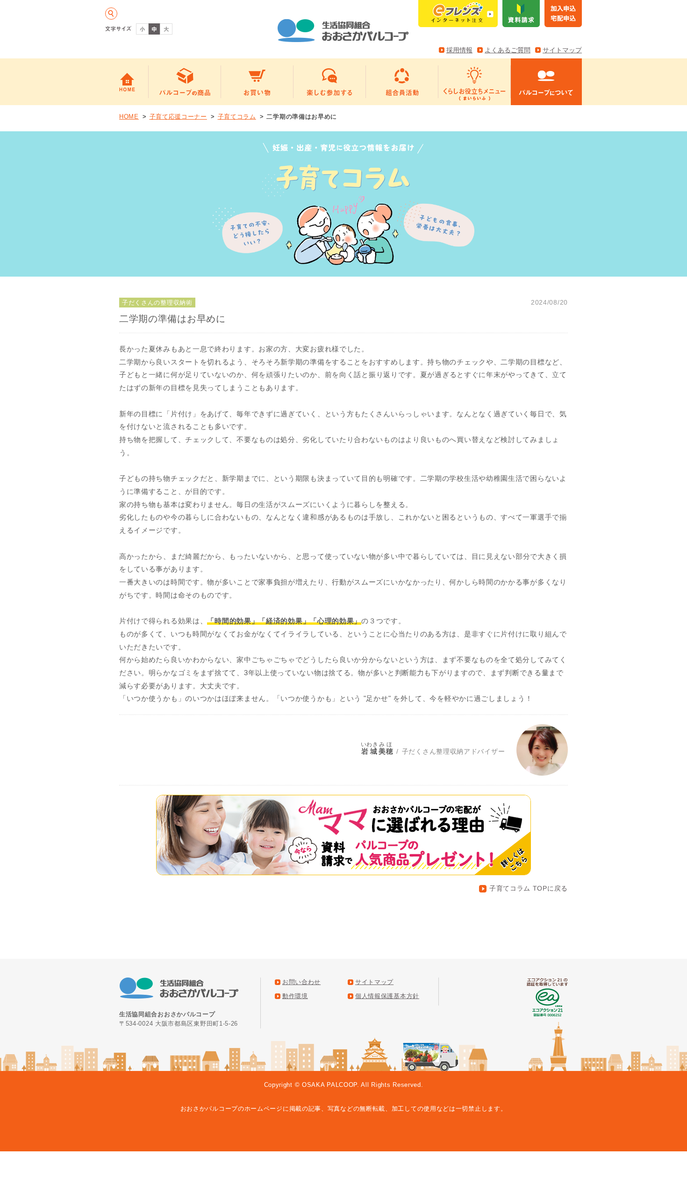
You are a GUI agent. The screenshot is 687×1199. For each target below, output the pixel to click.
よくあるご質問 (507, 50)
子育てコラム (237, 116)
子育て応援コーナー (178, 116)
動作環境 (295, 996)
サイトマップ (562, 50)
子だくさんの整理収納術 (157, 302)
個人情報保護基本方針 (387, 996)
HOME (129, 116)
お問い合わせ (301, 982)
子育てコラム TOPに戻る (528, 888)
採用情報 (459, 50)
